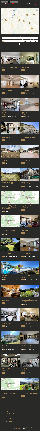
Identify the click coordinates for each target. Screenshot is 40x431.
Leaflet (38, 33)
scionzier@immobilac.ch (11, 423)
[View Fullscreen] (2, 13)
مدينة (2, 39)
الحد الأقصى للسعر (31, 39)
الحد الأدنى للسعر (22, 39)
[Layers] (38, 10)
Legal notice (27, 427)
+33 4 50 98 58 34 (11, 421)
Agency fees (33, 427)
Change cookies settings (17, 428)
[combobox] (11, 38)
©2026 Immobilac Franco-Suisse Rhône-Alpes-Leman (14, 427)
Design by (26, 428)
